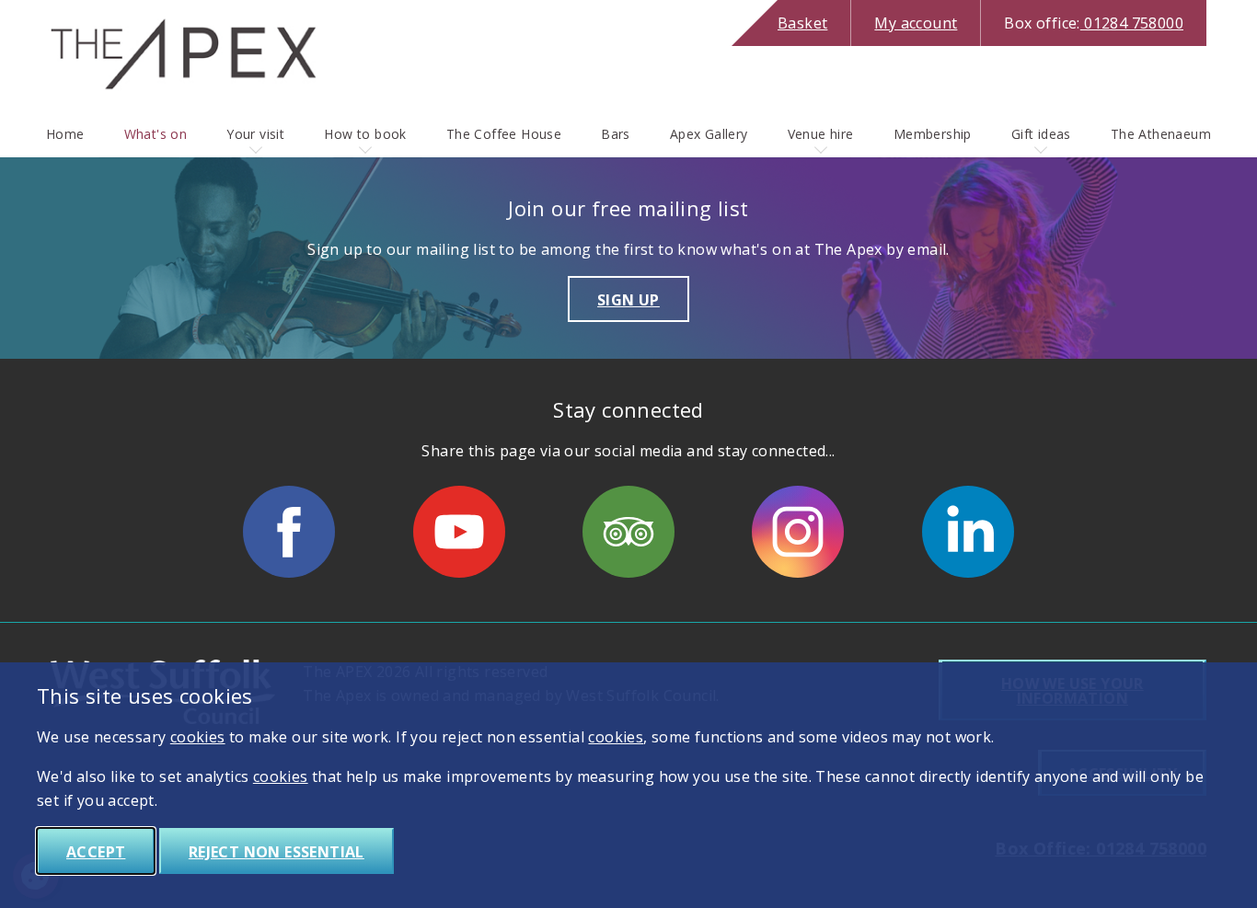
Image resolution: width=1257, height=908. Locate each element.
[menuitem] (65, 134)
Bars (615, 134)
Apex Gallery (709, 134)
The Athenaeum (1161, 134)
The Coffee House (503, 134)
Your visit (255, 134)
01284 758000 (1093, 23)
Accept (95, 852)
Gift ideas (1041, 134)
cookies (197, 737)
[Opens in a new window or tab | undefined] (289, 532)
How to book (365, 134)
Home (65, 134)
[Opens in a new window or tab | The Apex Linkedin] (968, 532)
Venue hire (821, 134)
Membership (933, 134)
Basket (802, 23)
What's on (156, 134)
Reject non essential (276, 852)
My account (915, 23)
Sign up (628, 300)
